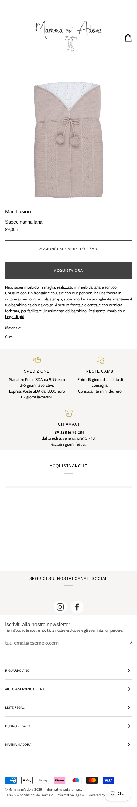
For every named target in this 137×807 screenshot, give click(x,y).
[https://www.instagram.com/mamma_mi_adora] (60, 607)
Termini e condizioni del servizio (29, 794)
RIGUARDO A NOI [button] (18, 670)
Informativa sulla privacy (63, 789)
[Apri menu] (14, 38)
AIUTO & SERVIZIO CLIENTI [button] (25, 688)
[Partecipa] (126, 642)
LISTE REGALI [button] (15, 707)
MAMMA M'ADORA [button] (18, 744)
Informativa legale (70, 794)
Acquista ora (68, 270)
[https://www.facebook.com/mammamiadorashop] (77, 607)
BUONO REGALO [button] (17, 725)
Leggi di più (14, 316)
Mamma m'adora (21, 789)
